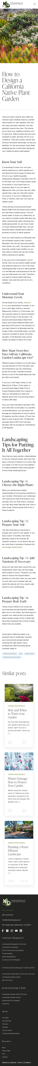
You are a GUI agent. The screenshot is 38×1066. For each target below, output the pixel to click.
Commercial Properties (10, 947)
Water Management (9, 957)
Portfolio (5, 1027)
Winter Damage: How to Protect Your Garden (18, 782)
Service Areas (7, 1030)
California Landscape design (11, 657)
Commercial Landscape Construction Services (18, 974)
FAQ (3, 1054)
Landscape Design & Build (11, 977)
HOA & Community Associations (13, 950)
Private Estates (7, 953)
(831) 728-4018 (7, 915)
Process (5, 1024)
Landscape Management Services (14, 944)
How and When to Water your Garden (17, 713)
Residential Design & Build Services (14, 994)
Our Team (5, 1018)
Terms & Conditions (24, 1062)
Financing (5, 1004)
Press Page (6, 1051)
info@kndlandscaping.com (11, 920)
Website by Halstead (9, 1062)
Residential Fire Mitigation (11, 1000)
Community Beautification (11, 1033)
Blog (20, 654)
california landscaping (9, 654)
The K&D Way (6, 1021)
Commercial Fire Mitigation (11, 960)
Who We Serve (7, 980)
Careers (5, 1057)
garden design (29, 654)
